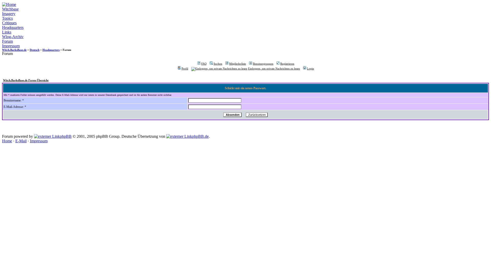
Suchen (218, 63)
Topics (7, 18)
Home (7, 141)
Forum (7, 41)
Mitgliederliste (237, 63)
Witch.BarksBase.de (14, 49)
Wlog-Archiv (13, 36)
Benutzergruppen (263, 63)
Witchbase (10, 9)
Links (6, 32)
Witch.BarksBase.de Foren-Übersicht (26, 80)
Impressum (11, 46)
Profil (185, 68)
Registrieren (287, 63)
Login (310, 68)
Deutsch (34, 49)
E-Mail (21, 141)
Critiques (9, 23)
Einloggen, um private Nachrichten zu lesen (274, 68)
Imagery (8, 14)
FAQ (204, 63)
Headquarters (13, 27)
